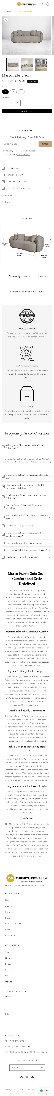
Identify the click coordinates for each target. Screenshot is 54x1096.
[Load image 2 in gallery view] (27, 64)
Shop (14, 12)
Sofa (7, 952)
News (7, 929)
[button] (5, 4)
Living (7, 958)
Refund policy (42, 1094)
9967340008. (23, 154)
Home (9, 12)
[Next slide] (50, 240)
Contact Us (10, 935)
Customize (9, 912)
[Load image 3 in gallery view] (41, 64)
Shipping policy (14, 1094)
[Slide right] (51, 65)
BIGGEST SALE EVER (14, 924)
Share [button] (7, 202)
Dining (8, 964)
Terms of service (29, 1094)
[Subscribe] (42, 1067)
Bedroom (9, 970)
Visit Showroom (27, 130)
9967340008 (18, 1041)
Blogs (7, 918)
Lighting (8, 981)
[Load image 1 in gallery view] (12, 64)
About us (9, 906)
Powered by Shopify (29, 1090)
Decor (7, 975)
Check (45, 144)
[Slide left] (3, 65)
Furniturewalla (16, 1090)
